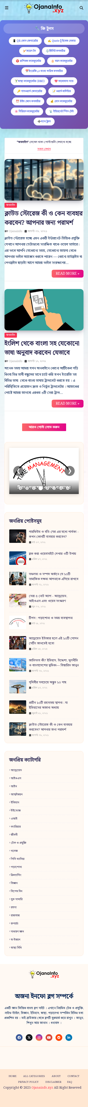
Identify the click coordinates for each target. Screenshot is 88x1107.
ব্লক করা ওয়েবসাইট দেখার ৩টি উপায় (52, 554)
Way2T (41, 1099)
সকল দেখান (44, 149)
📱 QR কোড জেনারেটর (25, 41)
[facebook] (19, 1037)
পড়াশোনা (16, 867)
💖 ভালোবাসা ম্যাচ (63, 81)
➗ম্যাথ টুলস (44, 121)
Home (12, 1076)
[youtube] (49, 1037)
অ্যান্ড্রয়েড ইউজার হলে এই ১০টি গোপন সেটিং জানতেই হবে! (53, 641)
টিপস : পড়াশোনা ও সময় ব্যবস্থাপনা (51, 618)
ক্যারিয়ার (16, 826)
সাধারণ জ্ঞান (17, 931)
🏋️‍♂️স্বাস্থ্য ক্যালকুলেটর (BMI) (29, 81)
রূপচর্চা (14, 923)
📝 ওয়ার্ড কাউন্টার (61, 91)
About (56, 1076)
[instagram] (39, 1037)
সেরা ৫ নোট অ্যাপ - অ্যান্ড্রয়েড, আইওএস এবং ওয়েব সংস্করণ (48, 599)
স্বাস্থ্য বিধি (16, 947)
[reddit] (59, 1037)
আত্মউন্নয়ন (17, 794)
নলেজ (14, 851)
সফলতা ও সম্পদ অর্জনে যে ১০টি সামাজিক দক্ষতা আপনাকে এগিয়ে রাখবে (53, 577)
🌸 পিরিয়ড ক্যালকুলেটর (27, 111)
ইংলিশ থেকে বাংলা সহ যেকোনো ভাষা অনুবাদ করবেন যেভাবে (42, 348)
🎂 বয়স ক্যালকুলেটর (61, 61)
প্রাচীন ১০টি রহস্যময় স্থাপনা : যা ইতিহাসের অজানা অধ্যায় (48, 705)
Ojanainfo (15, 231)
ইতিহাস (15, 802)
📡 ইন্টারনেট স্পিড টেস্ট (61, 111)
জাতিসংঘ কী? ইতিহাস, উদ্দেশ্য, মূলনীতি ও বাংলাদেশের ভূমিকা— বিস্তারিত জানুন (54, 663)
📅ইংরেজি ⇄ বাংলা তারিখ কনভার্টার (44, 71)
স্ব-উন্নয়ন (15, 939)
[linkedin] (68, 1037)
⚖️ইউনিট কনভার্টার (55, 51)
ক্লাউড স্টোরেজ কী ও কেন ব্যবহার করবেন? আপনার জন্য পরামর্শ (44, 218)
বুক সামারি (17, 899)
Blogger (75, 1099)
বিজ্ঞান (14, 883)
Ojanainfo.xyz (42, 1087)
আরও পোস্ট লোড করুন (44, 427)
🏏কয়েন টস (29, 51)
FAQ (69, 1082)
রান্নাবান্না (15, 915)
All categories (34, 1076)
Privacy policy (28, 1082)
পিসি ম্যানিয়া (18, 859)
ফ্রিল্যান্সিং (16, 875)
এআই (14, 818)
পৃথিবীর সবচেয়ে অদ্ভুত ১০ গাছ (47, 682)
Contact (73, 1076)
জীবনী (14, 835)
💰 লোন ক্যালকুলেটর (61, 101)
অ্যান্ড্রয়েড (16, 770)
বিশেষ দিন (16, 891)
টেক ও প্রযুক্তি (18, 843)
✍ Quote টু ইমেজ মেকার (62, 41)
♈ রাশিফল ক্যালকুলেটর (28, 61)
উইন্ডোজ (16, 810)
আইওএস (16, 778)
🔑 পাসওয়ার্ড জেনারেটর (29, 91)
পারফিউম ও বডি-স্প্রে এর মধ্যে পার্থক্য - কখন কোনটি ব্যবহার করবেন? (54, 534)
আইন (14, 786)
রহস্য (14, 907)
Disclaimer (53, 1082)
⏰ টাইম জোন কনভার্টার (28, 101)
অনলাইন (10, 205)
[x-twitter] (29, 1037)
